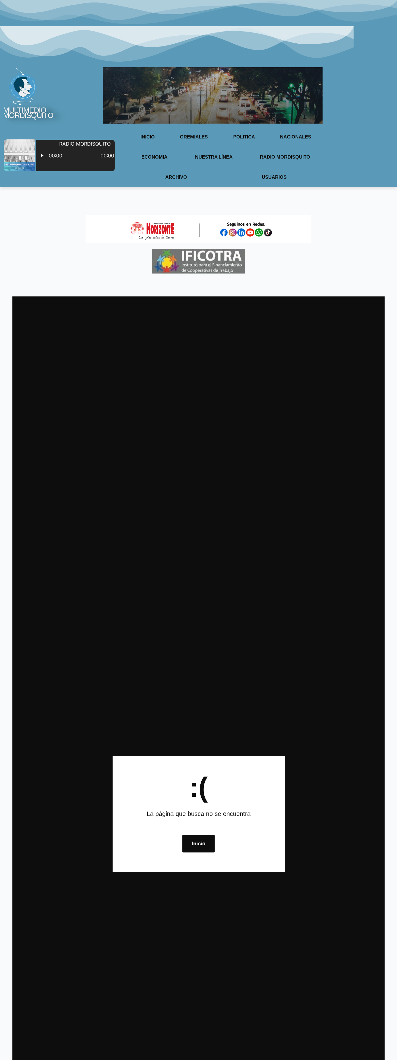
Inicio (148, 136)
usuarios (274, 177)
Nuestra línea (214, 157)
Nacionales (295, 136)
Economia (154, 157)
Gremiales (194, 136)
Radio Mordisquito (285, 157)
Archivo (176, 177)
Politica (244, 136)
